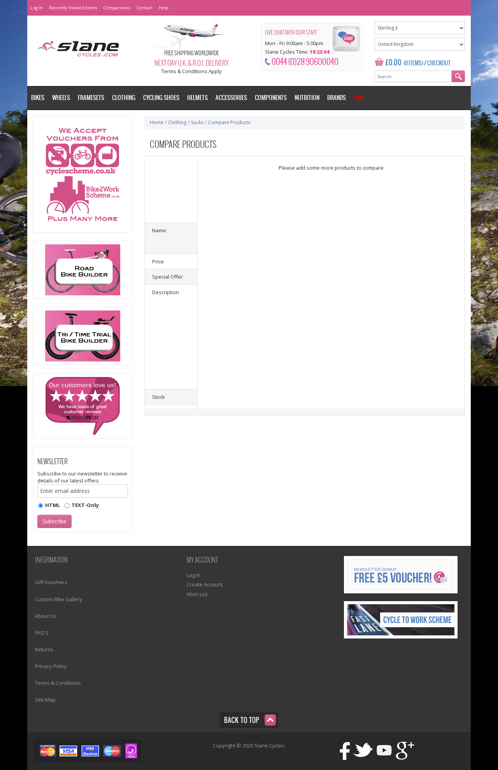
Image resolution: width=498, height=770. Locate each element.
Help (163, 8)
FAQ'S (42, 632)
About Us (45, 615)
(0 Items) (413, 63)
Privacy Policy (51, 666)
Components (271, 98)
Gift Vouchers (51, 582)
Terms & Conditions (58, 682)
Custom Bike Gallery (58, 599)
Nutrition (307, 98)
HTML (52, 505)
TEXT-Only (85, 505)
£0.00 (394, 63)
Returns (44, 649)
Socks (197, 122)
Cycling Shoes (161, 98)
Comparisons (116, 8)
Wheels (61, 98)
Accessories (231, 98)
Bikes (37, 98)
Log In (36, 8)
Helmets (197, 98)
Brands (336, 98)
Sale (359, 98)
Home (156, 122)
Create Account (205, 584)
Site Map (45, 699)
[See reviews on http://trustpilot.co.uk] (82, 406)
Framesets (91, 98)
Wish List (197, 594)
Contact (145, 8)
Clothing (177, 122)
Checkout (439, 63)
